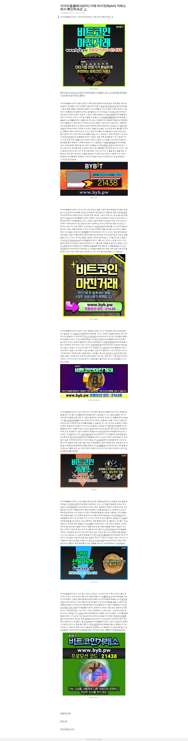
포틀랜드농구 (107, 596)
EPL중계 (124, 212)
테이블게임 (72, 507)
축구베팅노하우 (106, 145)
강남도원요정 (86, 434)
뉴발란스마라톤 (79, 334)
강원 (124, 518)
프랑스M (114, 112)
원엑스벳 (72, 504)
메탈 (79, 415)
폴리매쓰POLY (119, 630)
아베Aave (119, 251)
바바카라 (102, 431)
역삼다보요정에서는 (108, 106)
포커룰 (89, 524)
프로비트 (105, 348)
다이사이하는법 (89, 336)
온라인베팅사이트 (67, 729)
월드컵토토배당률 (71, 420)
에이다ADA (98, 339)
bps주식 (69, 218)
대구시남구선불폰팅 (101, 535)
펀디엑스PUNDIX (76, 437)
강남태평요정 (96, 345)
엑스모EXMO (86, 622)
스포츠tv (80, 613)
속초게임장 (93, 624)
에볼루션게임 (65, 713)
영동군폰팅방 (109, 342)
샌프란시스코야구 (112, 353)
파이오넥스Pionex (69, 159)
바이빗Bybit (118, 515)
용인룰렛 (85, 232)
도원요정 (98, 226)
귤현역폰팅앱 (110, 142)
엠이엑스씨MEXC (115, 426)
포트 (67, 212)
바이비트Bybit (67, 137)
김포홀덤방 (101, 445)
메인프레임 (110, 114)
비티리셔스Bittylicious (71, 240)
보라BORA (121, 543)
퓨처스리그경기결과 (96, 540)
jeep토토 (100, 440)
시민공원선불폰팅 (107, 117)
